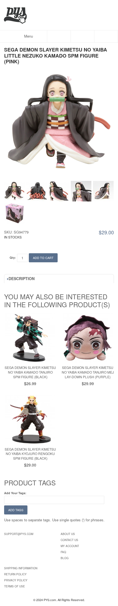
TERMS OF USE (14, 586)
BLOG (65, 558)
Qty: (13, 257)
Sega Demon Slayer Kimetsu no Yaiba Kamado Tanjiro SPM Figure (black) (30, 372)
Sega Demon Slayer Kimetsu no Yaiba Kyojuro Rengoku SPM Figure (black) (30, 454)
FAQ (63, 552)
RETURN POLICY (15, 574)
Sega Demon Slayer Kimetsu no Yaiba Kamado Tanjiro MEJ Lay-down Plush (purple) (88, 372)
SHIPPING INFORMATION (20, 568)
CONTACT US (69, 540)
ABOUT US (68, 534)
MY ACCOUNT (70, 546)
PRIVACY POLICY (15, 580)
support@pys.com (18, 534)
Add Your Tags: (15, 493)
